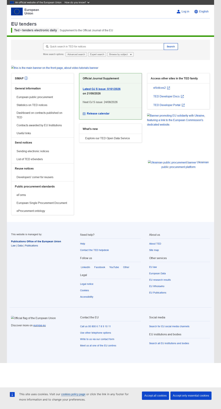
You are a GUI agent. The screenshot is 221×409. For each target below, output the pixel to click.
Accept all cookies (155, 395)
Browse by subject (118, 54)
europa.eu (39, 325)
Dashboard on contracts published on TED (39, 115)
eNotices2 (159, 87)
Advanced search (76, 54)
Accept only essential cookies (191, 395)
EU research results (160, 279)
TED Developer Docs (166, 96)
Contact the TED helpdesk (94, 250)
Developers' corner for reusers (35, 177)
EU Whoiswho (156, 286)
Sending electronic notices (33, 151)
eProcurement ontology (31, 210)
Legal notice (86, 284)
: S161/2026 (102, 89)
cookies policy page (73, 394)
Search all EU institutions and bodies (169, 343)
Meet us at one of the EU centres (98, 345)
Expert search (97, 54)
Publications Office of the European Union (36, 241)
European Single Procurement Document (42, 202)
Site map (154, 250)
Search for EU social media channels (169, 326)
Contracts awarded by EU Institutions (39, 125)
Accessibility (86, 296)
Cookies (84, 290)
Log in (185, 11)
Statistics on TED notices (32, 105)
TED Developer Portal (167, 105)
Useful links (24, 133)
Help (82, 243)
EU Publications (157, 292)
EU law (153, 267)
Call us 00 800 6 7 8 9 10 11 (95, 326)
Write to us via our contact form (97, 339)
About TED (155, 243)
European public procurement (35, 97)
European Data (157, 273)
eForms (21, 195)
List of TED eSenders (30, 159)
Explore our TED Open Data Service (107, 138)
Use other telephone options (95, 332)
